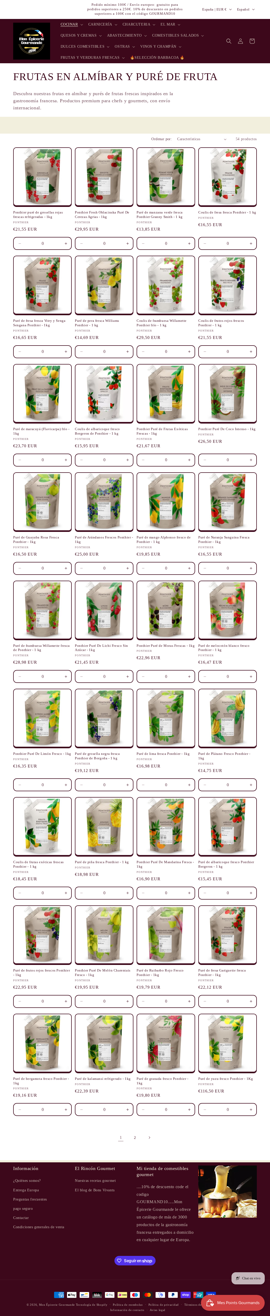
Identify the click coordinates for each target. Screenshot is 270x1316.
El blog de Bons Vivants (95, 1190)
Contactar (21, 1218)
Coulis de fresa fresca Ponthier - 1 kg (227, 212)
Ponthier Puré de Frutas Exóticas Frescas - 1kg (162, 431)
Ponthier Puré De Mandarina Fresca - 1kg (165, 864)
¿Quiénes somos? (27, 1181)
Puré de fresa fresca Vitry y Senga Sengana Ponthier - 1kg (39, 323)
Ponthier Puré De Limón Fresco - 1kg (42, 754)
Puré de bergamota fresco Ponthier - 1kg (41, 1081)
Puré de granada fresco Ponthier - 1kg (163, 1081)
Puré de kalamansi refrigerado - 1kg (103, 1079)
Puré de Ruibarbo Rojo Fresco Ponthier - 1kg (160, 972)
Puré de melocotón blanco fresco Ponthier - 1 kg (224, 648)
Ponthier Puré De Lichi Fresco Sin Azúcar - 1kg (101, 648)
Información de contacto (127, 1310)
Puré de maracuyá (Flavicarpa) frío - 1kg (41, 431)
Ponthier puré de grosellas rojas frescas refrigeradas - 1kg (38, 214)
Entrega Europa (26, 1190)
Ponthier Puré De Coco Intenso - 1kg (227, 429)
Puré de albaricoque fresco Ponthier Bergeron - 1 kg (226, 864)
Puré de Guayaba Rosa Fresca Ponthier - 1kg (36, 539)
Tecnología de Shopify (92, 1304)
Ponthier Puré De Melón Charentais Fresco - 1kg (103, 972)
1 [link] (121, 1137)
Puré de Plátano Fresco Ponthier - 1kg (224, 756)
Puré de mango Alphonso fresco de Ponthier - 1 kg (164, 539)
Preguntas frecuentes (30, 1199)
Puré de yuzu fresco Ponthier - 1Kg (225, 1079)
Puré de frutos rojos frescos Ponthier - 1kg (41, 972)
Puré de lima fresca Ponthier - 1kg (163, 754)
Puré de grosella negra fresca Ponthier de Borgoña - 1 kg (97, 756)
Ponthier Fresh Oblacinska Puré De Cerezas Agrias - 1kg (102, 214)
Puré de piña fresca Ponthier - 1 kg (102, 862)
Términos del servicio (199, 1304)
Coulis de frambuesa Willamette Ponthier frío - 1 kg (162, 323)
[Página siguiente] (149, 1137)
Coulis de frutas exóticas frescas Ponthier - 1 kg (38, 864)
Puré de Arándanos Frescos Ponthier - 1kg (104, 539)
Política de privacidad (163, 1304)
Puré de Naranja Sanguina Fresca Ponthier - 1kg (224, 539)
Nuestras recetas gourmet (95, 1181)
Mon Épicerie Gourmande (57, 1304)
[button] (71, 24)
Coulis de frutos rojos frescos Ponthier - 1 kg (221, 323)
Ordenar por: (161, 139)
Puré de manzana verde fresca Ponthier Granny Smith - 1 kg (160, 214)
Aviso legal (157, 1310)
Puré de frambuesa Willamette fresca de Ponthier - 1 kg (41, 648)
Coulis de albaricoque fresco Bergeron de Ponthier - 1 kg (97, 431)
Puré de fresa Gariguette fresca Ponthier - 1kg (222, 972)
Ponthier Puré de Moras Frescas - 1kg (166, 646)
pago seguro (23, 1209)
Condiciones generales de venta (38, 1227)
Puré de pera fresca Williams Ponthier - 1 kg (97, 323)
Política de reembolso (128, 1304)
